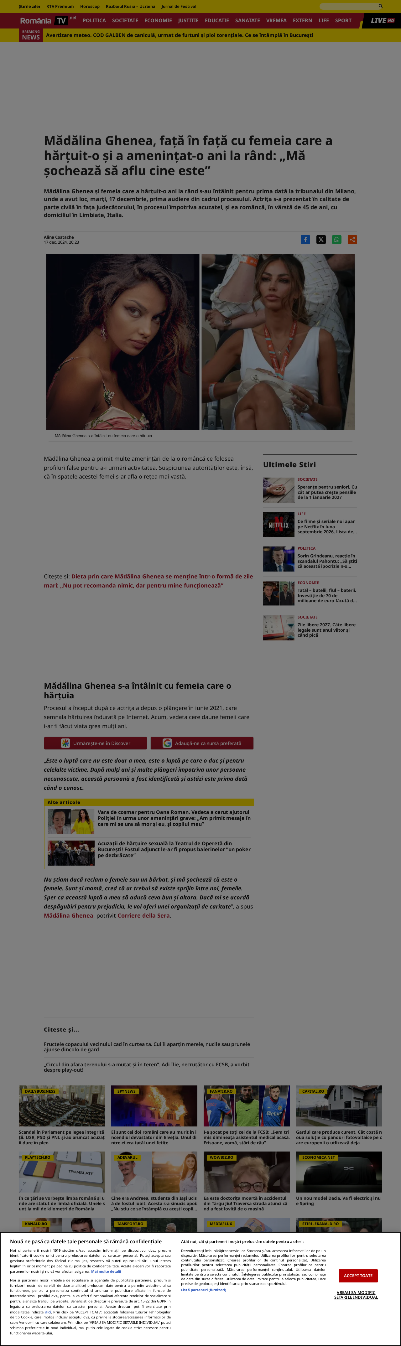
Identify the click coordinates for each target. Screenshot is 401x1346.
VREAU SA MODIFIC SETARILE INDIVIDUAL (356, 1295)
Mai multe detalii (106, 1271)
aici (48, 1312)
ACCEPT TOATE (358, 1275)
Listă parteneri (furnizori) (203, 1289)
